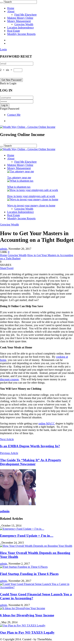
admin (3, 248)
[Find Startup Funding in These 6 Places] (24, 566)
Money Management (19, 21)
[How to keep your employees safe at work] (32, 190)
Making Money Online (20, 17)
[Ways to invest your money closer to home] (32, 199)
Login (3, 49)
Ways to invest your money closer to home (31, 205)
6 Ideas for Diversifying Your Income (27, 615)
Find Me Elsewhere (25, 14)
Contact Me (13, 114)
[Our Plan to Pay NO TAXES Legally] (22, 625)
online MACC (46, 423)
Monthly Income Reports (21, 34)
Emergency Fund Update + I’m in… (26, 535)
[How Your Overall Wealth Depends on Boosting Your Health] (36, 545)
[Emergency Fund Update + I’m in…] (22, 528)
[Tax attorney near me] (20, 171)
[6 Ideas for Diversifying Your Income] (22, 608)
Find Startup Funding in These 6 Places (29, 574)
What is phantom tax (19, 186)
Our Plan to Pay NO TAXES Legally (27, 632)
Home (10, 8)
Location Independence (20, 27)
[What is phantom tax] (20, 180)
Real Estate (13, 30)
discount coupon (9, 379)
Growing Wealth (23, 24)
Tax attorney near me (19, 177)
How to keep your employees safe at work (31, 196)
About (10, 11)
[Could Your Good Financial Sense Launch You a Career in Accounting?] (37, 587)
